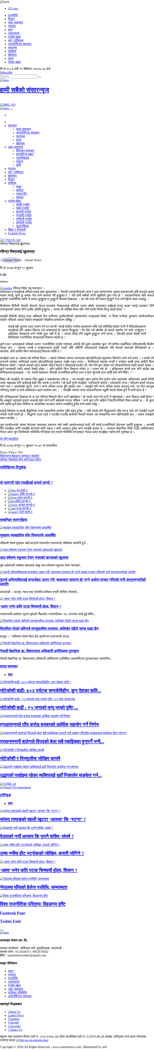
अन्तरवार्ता (13, 33)
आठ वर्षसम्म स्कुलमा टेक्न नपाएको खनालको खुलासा (34, 557)
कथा (18, 186)
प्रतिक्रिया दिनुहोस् (13, 467)
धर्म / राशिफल (15, 40)
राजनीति (13, 15)
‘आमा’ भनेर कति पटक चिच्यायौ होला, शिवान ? (30, 606)
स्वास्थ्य (12, 47)
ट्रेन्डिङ (5, 795)
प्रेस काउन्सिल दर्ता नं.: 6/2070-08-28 (82, 1036)
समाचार (12, 125)
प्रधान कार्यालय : (10, 948)
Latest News (16, 1015)
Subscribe (6, 72)
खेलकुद (12, 55)
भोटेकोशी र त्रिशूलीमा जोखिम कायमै (30, 758)
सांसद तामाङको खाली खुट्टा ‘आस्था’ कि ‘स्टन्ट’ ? (43, 819)
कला (10, 58)
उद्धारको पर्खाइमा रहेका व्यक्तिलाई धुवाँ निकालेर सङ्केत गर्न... (51, 775)
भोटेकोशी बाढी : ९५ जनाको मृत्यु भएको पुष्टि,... (39, 707)
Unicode (13, 1022)
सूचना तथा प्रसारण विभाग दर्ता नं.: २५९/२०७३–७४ (29, 1036)
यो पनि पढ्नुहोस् (9, 438)
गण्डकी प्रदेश (23, 215)
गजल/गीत (21, 193)
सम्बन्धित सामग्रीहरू (13, 520)
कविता (19, 190)
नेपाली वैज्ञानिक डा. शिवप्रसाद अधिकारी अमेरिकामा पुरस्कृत (39, 651)
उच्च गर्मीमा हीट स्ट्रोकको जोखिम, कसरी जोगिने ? (42, 853)
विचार (11, 19)
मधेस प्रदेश (22, 208)
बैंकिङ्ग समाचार (25, 150)
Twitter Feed (10, 921)
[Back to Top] (1, 930)
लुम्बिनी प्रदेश (24, 219)
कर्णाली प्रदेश (24, 222)
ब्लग (10, 29)
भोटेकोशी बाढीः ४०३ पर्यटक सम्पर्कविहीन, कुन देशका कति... (50, 690)
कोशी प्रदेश (22, 204)
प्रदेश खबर (14, 37)
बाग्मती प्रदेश (23, 211)
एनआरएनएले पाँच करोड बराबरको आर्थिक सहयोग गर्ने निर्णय (49, 724)
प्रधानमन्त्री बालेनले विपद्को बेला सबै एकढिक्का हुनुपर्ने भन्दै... (52, 741)
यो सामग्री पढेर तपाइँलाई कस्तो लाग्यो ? (26, 483)
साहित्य (12, 51)
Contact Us (15, 1029)
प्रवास (12, 26)
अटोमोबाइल (22, 158)
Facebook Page (12, 913)
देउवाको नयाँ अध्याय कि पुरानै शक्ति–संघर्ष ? (37, 836)
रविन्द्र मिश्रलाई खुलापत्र (15, 243)
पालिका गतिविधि (17, 992)
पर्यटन (19, 161)
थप (10, 674)
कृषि (18, 165)
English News (17, 233)
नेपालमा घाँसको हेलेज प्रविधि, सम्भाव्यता (33, 887)
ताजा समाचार (9, 666)
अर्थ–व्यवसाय (15, 22)
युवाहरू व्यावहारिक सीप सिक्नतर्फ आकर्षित (28, 535)
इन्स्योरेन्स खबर (24, 154)
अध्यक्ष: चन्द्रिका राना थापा (120, 1036)
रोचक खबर (14, 62)
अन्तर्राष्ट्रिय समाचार (19, 44)
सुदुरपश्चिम (22, 226)
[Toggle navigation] (11, 109)
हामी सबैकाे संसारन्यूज (24, 89)
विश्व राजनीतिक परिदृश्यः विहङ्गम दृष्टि (33, 904)
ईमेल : (3, 955)
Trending (13, 1019)
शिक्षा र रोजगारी (17, 229)
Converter (14, 1026)
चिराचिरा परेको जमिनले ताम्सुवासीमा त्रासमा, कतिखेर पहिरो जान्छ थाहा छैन (49, 629)
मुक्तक (19, 197)
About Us (14, 1011)
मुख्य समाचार (23, 129)
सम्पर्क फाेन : (7, 951)
